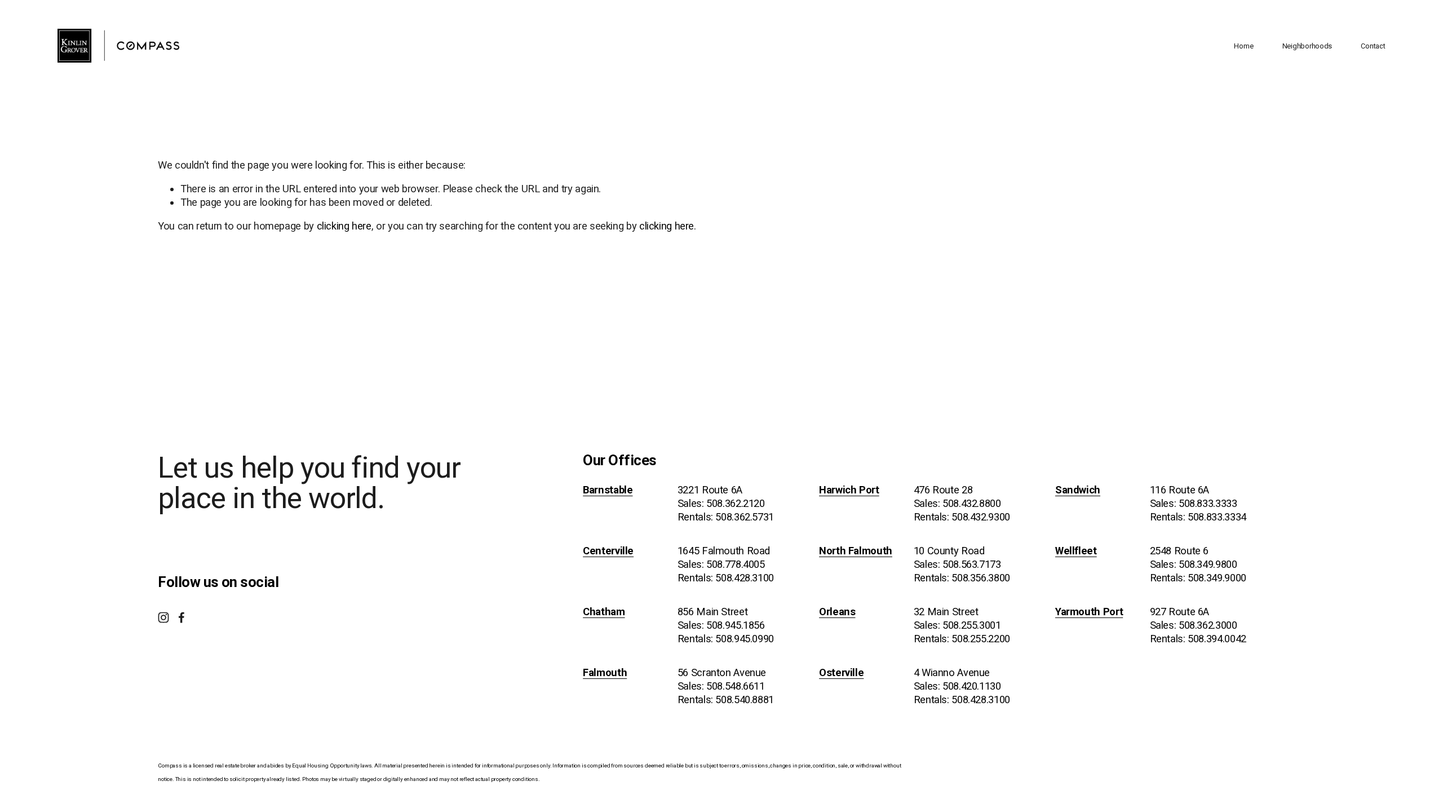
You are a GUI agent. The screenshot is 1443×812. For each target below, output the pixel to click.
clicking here (344, 226)
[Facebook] (181, 617)
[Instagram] (163, 617)
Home (1243, 46)
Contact (1373, 46)
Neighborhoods (1307, 46)
